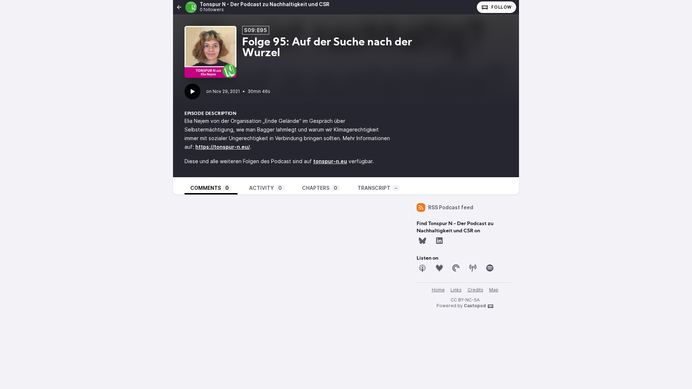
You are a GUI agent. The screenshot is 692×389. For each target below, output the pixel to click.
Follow (501, 7)
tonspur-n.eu (330, 161)
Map (493, 289)
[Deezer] (439, 268)
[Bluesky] (422, 240)
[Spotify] (490, 268)
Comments (209, 188)
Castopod (475, 305)
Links (456, 289)
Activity (265, 188)
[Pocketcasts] (456, 268)
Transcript (377, 188)
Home (438, 289)
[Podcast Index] (473, 268)
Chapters (319, 188)
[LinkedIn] (439, 240)
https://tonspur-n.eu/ (222, 147)
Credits (475, 289)
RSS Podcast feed (450, 207)
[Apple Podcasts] (422, 268)
